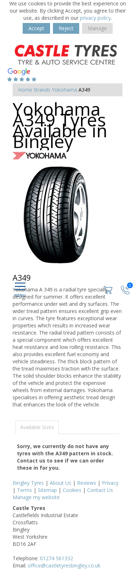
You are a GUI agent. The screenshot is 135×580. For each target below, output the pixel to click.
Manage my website (36, 497)
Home (25, 89)
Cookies (72, 490)
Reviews (86, 482)
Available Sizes (37, 427)
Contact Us (100, 490)
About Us (60, 482)
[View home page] (67, 54)
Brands (42, 89)
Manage (97, 28)
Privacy (110, 482)
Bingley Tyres (28, 482)
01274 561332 (56, 558)
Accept (36, 28)
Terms (24, 490)
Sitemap (47, 490)
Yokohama (64, 89)
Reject (66, 28)
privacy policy (95, 17)
